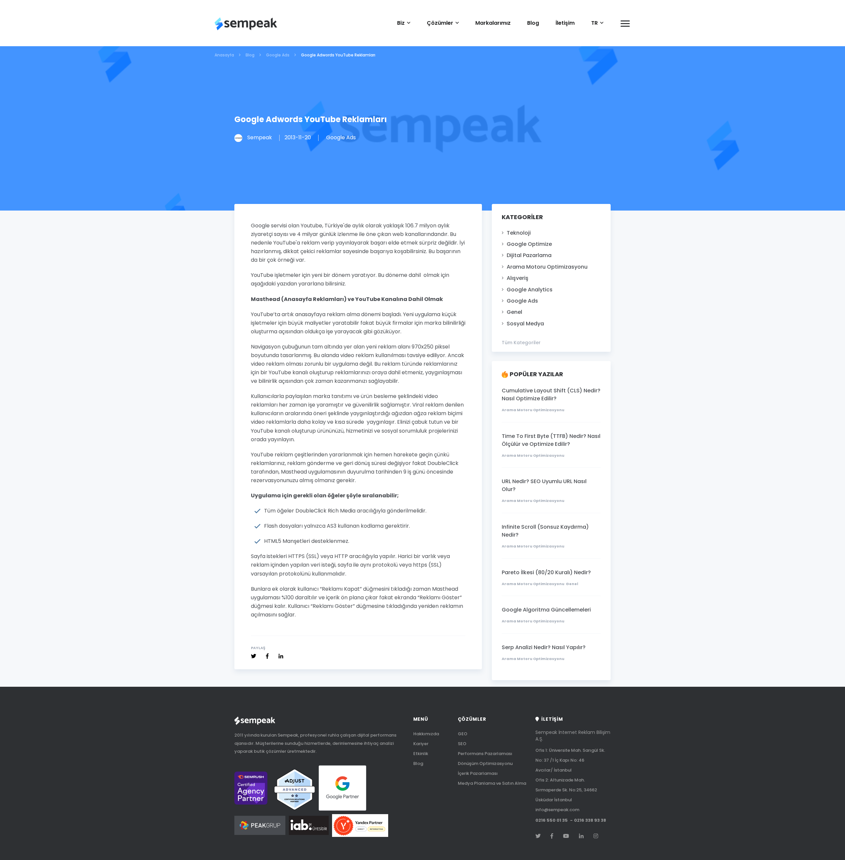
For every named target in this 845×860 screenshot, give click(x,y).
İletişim (565, 23)
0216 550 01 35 (551, 820)
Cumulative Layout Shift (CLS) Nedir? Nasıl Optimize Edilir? (551, 394)
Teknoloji (519, 233)
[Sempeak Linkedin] (281, 656)
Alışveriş (517, 278)
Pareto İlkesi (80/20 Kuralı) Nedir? (546, 572)
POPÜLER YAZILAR (536, 374)
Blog (533, 23)
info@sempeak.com (557, 810)
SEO (462, 744)
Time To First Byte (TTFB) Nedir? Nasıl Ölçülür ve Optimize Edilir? (551, 440)
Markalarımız (493, 23)
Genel (514, 312)
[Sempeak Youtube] (566, 836)
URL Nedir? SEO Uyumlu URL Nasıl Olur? (544, 485)
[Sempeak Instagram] (595, 836)
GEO (462, 734)
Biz (401, 23)
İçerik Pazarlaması (478, 773)
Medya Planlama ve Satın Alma (492, 783)
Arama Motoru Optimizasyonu (547, 267)
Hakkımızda (426, 734)
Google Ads (522, 301)
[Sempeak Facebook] (267, 656)
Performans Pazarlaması (485, 753)
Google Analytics (530, 290)
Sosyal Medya (525, 324)
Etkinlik (420, 753)
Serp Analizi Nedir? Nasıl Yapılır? (544, 647)
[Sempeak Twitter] (253, 656)
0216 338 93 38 (590, 820)
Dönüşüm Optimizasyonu (485, 763)
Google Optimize (529, 244)
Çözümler (440, 23)
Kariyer (420, 744)
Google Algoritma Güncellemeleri (546, 609)
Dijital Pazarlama (529, 255)
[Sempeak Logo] (246, 23)
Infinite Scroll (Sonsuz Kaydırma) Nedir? (545, 531)
